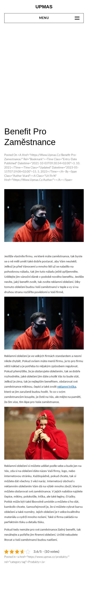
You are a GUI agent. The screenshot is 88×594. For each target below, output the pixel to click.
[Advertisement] (44, 74)
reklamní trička (66, 386)
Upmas (44, 6)
